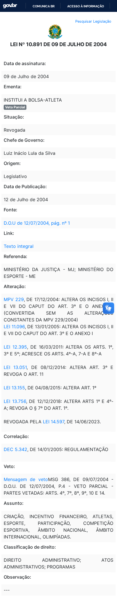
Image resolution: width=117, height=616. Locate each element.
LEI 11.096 (14, 326)
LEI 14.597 (53, 421)
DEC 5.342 (15, 449)
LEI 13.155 (14, 387)
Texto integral (19, 246)
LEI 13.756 (15, 401)
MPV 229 (14, 299)
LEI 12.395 (15, 347)
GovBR (10, 5)
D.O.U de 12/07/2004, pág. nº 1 (37, 223)
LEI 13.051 (15, 367)
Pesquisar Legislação (93, 21)
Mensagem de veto (26, 479)
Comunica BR (44, 6)
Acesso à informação (85, 6)
